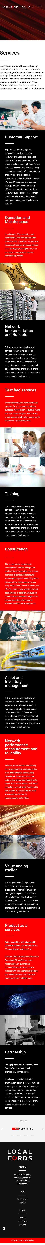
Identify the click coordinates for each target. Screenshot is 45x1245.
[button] (38, 7)
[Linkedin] (4, 1228)
